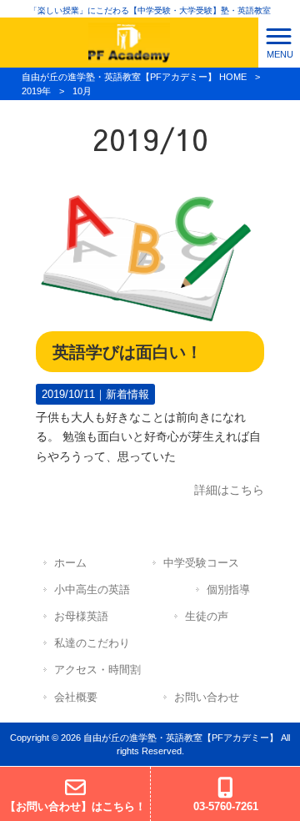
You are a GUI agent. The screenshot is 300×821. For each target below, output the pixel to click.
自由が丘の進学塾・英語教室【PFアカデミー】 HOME (134, 77)
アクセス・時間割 (97, 669)
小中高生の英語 (92, 589)
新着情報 (127, 394)
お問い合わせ (206, 697)
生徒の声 (206, 616)
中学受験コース (201, 563)
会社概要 (76, 697)
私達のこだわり (92, 643)
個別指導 (228, 589)
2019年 (36, 91)
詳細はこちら (229, 489)
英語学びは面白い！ (127, 352)
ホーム (70, 563)
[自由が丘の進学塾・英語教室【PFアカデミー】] (129, 41)
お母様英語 (81, 616)
